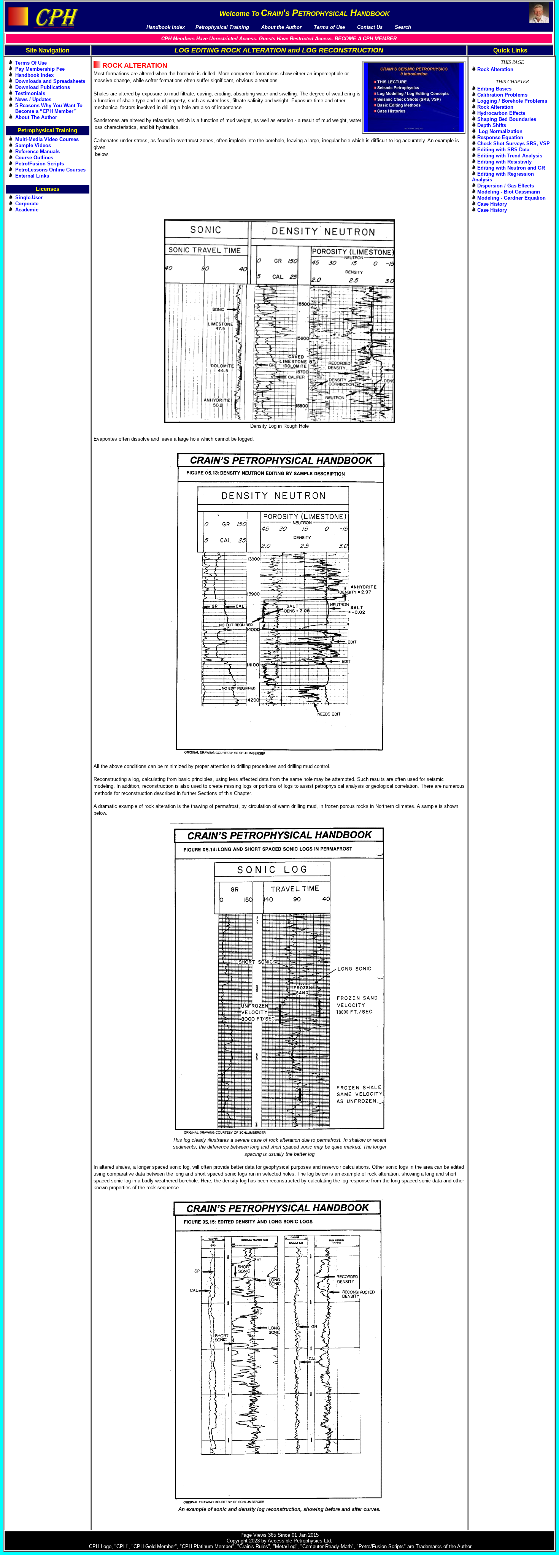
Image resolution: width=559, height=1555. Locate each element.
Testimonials (30, 93)
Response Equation (500, 137)
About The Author (36, 117)
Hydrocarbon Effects (501, 113)
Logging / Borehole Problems (512, 101)
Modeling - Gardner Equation (511, 198)
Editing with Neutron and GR (511, 168)
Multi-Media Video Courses (47, 139)
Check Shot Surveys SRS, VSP (513, 143)
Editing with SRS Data (503, 149)
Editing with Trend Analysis (509, 156)
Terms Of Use (31, 63)
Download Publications (42, 87)
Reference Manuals (37, 151)
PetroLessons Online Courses (50, 170)
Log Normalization (499, 131)
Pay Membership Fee (40, 69)
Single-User (29, 197)
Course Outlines (34, 157)
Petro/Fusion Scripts (39, 164)
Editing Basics (494, 89)
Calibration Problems (502, 95)
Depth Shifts (491, 125)
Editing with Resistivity (504, 162)
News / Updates (33, 99)
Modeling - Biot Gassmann (508, 192)
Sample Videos (33, 145)
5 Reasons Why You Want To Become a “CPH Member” (49, 108)
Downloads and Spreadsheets (50, 81)
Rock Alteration (495, 69)
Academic (26, 210)
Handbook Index (34, 75)
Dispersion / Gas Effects (505, 186)
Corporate (26, 203)
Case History (492, 204)
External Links (32, 176)
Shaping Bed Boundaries (506, 119)
